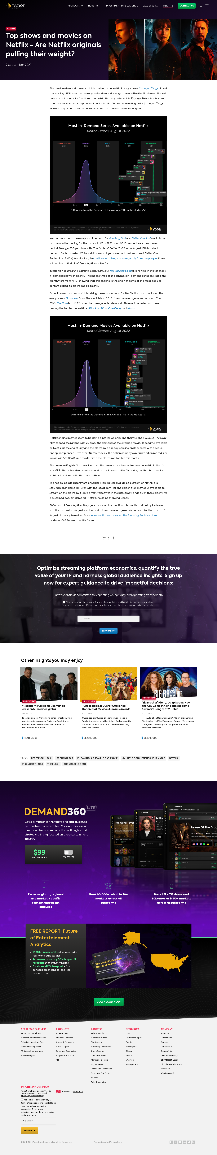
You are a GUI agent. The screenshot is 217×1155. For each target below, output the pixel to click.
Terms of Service (101, 1142)
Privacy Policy (116, 1142)
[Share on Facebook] (113, 537)
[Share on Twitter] (108, 537)
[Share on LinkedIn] (103, 537)
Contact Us (187, 6)
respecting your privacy (110, 595)
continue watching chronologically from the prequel (125, 258)
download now (109, 1002)
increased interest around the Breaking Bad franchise (124, 515)
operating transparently (147, 595)
